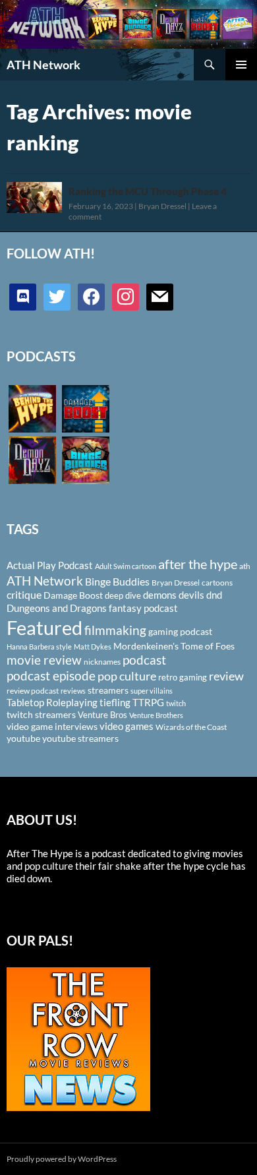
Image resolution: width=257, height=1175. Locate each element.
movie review (44, 660)
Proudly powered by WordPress (62, 1159)
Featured (44, 627)
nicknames (102, 662)
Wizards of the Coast (191, 727)
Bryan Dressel (162, 206)
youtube (23, 738)
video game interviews (52, 726)
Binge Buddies (117, 582)
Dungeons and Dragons (57, 608)
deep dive (123, 595)
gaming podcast (180, 631)
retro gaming (182, 677)
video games (127, 726)
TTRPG (148, 702)
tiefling (115, 702)
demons (160, 595)
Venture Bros (102, 714)
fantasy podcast (143, 608)
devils (191, 595)
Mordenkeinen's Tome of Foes (174, 645)
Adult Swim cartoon (125, 566)
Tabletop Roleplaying (52, 702)
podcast (144, 659)
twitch (176, 703)
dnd (214, 595)
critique (24, 595)
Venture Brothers (156, 715)
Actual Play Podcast (50, 565)
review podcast (33, 691)
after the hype (197, 564)
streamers (108, 690)
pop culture (127, 676)
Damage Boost (73, 595)
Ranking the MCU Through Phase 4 (148, 191)
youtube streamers (80, 738)
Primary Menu (241, 64)
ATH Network (43, 64)
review (226, 676)
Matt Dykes (92, 646)
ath (244, 566)
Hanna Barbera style (39, 646)
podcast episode (51, 675)
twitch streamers (41, 714)
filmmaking (115, 630)
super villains (151, 690)
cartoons (217, 583)
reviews (73, 690)
